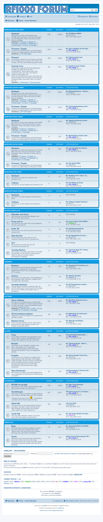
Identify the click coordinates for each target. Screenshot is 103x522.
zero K (71, 35)
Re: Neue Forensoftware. (74, 384)
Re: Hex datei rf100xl (73, 163)
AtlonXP (71, 165)
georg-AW (87, 481)
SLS (13, 243)
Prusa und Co (17, 222)
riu (56, 481)
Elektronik (32, 43)
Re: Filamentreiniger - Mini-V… (76, 343)
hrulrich (71, 427)
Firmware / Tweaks (19, 49)
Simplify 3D (16, 310)
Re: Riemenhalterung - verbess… (77, 91)
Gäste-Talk (15, 403)
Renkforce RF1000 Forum (13, 30)
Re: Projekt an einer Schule (75, 66)
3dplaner (71, 277)
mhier (70, 322)
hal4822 (65, 481)
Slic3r (34, 308)
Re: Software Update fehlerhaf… (77, 202)
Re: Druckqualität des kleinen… (77, 148)
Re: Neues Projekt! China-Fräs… (77, 355)
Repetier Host (25, 308)
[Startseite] (37, 8)
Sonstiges (34, 45)
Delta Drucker (17, 236)
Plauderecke (9, 381)
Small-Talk (15, 414)
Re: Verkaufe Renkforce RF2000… (77, 426)
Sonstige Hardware (19, 285)
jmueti (70, 405)
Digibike (71, 223)
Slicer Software (17, 300)
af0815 (71, 415)
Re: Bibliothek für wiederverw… (77, 313)
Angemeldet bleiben (84, 453)
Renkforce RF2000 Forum (13, 87)
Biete (13, 426)
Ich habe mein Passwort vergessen (65, 453)
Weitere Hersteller (12, 210)
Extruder (24, 43)
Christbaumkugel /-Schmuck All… (78, 370)
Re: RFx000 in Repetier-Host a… (77, 300)
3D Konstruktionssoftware (22, 314)
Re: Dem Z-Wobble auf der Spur (77, 48)
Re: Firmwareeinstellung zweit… (77, 106)
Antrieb (31, 42)
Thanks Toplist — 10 (12, 479)
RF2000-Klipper (26, 111)
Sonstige (34, 310)
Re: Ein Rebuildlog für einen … (77, 235)
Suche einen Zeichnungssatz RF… (78, 436)
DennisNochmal (74, 230)
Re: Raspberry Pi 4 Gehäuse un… (77, 265)
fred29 (71, 93)
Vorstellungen (17, 392)
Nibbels (17, 481)
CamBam (26, 310)
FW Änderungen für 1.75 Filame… (78, 391)
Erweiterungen (35, 82)
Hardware (15, 34)
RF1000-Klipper (26, 54)
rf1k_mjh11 (72, 50)
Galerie (7, 331)
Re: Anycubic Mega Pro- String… (77, 250)
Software (15, 183)
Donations (26, 488)
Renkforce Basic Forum (13, 191)
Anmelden (8, 450)
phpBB (44, 505)
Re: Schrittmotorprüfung (74, 228)
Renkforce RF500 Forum (13, 117)
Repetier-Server (17, 321)
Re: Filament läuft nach (74, 57)
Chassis (23, 42)
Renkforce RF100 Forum (13, 144)
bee (70, 203)
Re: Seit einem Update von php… (77, 413)
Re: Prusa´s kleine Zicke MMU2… (77, 221)
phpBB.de (61, 508)
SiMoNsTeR (78, 474)
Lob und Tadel (71, 403)
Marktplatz (8, 422)
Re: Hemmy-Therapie (73, 276)
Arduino (14, 276)
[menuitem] (21, 16)
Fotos (13, 335)
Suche (14, 437)
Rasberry (15, 266)
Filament (15, 57)
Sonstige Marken (18, 250)
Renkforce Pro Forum (12, 172)
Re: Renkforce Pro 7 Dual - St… (77, 175)
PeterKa (6, 483)
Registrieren (19, 450)
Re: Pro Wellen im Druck (74, 183)
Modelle (14, 344)
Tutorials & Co (17, 66)
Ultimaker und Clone (19, 214)
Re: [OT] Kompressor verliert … (77, 284)
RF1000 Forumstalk (19, 385)
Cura (40, 308)
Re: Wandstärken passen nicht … (77, 135)
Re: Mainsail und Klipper (74, 320)
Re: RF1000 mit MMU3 (73, 33)
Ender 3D (15, 229)
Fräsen (25, 45)
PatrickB (71, 122)
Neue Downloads (18, 371)
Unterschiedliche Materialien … (77, 335)
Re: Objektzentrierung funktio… (77, 120)
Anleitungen (24, 82)
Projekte (14, 356)
